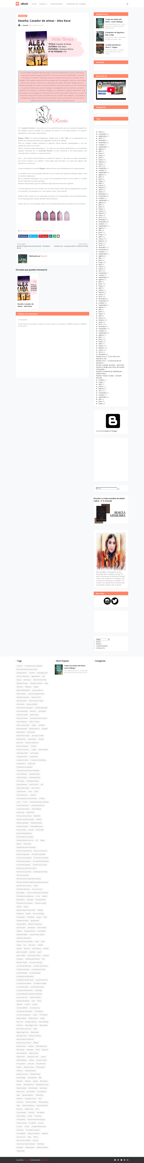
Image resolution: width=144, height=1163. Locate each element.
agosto (101, 149)
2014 (100, 352)
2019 (100, 217)
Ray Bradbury (32, 1078)
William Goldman (42, 1147)
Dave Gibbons (36, 809)
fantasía (40, 910)
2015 (100, 324)
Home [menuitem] (34, 4)
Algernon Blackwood (23, 690)
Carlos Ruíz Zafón (22, 753)
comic (30, 791)
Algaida (36, 687)
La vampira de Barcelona (25, 990)
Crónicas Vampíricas (37, 805)
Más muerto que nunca (24, 1029)
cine (41, 784)
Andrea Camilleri (32, 704)
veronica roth (21, 1137)
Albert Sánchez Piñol (39, 680)
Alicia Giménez (21, 694)
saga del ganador (27, 1095)
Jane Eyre (32, 952)
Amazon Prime (36, 697)
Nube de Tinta (33, 1053)
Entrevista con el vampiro (25, 903)
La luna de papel (35, 973)
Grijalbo (19, 931)
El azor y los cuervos (40, 851)
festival (28, 914)
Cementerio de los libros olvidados (28, 771)
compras (33, 795)
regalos (35, 1081)
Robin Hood (20, 1092)
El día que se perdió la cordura (26, 868)
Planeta (19, 1067)
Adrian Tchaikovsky (23, 676)
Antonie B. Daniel (22, 718)
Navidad (31, 1046)
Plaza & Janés (40, 1067)
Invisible (40, 945)
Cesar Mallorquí (22, 774)
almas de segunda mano (36, 694)
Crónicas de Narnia (23, 805)
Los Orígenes (39, 1011)
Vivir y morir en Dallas (23, 1140)
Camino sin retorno (23, 750)
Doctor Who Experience (24, 833)
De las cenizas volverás (24, 816)
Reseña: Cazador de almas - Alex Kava (26, 305)
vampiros (45, 1133)
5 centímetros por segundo (33, 666)
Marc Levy (20, 1022)
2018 (100, 245)
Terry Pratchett (21, 1112)
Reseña (19, 1085)
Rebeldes (20, 1081)
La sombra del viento (37, 987)
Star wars (19, 1109)
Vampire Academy (33, 1133)
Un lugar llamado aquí (39, 1126)
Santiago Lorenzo (30, 1099)
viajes (29, 1137)
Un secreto (20, 1130)
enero (101, 164)
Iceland (19, 945)
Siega (18, 1105)
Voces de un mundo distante (26, 1144)
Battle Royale (21, 732)
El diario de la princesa (24, 872)
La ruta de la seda (22, 987)
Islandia (19, 948)
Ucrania (40, 1123)
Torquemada (21, 1119)
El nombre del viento (23, 889)
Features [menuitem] (42, 4)
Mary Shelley (43, 1025)
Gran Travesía (41, 928)
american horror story (36, 701)
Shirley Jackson (43, 1102)
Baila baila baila (22, 729)
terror (37, 1109)
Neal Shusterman (41, 1046)
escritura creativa (40, 903)
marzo (101, 160)
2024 (100, 132)
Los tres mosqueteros (24, 1015)
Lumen (35, 1015)
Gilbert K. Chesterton (35, 924)
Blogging (26, 1160)
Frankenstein (21, 917)
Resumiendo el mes (42, 1085)
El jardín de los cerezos (24, 886)
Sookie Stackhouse (28, 1105)
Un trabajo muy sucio (33, 1130)
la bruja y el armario (35, 962)
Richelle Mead (33, 1088)
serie (40, 1099)
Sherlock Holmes (31, 1102)
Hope (37, 941)
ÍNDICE (98, 644)
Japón (39, 952)
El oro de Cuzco (37, 889)
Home (98, 642)
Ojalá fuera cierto (32, 1057)
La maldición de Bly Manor (25, 976)
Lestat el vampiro (35, 997)
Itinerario (27, 948)
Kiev (43, 959)
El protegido (21, 893)
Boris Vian (20, 743)
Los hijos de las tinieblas (24, 1011)
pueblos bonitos (30, 1071)
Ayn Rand (42, 725)
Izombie (45, 948)
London (27, 1004)
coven (18, 802)
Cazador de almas (34, 231)
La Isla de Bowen (22, 973)
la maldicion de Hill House (25, 980)
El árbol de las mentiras (24, 851)
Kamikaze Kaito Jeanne (32, 959)
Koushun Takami (22, 962)
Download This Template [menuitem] (76, 4)
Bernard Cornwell (37, 736)
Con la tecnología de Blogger (106, 431)
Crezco (25, 802)
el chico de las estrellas (24, 858)
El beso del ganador (23, 854)
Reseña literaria (29, 1085)
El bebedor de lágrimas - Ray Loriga (115, 33)
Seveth (25, 25)
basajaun (45, 729)
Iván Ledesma (36, 948)
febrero (101, 162)
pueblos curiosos (22, 1074)
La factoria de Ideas (23, 969)
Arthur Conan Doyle (23, 725)
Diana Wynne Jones (36, 826)
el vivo (38, 896)
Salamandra (39, 1095)
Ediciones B (27, 844)
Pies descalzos (41, 1064)
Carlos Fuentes (43, 750)
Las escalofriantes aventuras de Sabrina (29, 994)
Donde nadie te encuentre (25, 837)
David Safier (30, 812)
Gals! (45, 917)
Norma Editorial (22, 1053)
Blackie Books (21, 739)
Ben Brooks (31, 732)
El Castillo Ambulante (38, 854)
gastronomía (35, 921)
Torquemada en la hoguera (36, 1119)
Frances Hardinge (38, 914)
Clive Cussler (35, 788)
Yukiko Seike (20, 1151)
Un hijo (27, 1126)
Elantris (45, 896)
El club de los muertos (24, 861)
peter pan (31, 1064)
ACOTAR (32, 673)
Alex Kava (23, 231)
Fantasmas (20, 914)
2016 (100, 296)
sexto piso (20, 1102)
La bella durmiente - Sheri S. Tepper (113, 46)
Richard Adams (21, 1088)
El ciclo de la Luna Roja (41, 858)
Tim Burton (38, 1116)
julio (100, 151)
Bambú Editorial (34, 729)
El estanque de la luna (40, 872)
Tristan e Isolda (21, 1123)
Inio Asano (32, 945)
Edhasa (19, 844)
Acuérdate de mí (42, 673)
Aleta (46, 683)
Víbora (36, 1137)
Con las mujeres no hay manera (27, 798)
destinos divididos (22, 823)
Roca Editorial (41, 1092)
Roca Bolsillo (31, 1092)
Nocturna (45, 1050)
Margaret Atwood (31, 1022)
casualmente (34, 757)
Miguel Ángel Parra (23, 1032)
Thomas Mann (21, 1116)
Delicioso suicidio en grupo (25, 819)
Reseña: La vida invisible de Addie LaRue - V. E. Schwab (109, 499)
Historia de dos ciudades (25, 941)
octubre (101, 145)
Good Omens (21, 928)
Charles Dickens (22, 777)
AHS (43, 676)
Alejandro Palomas (36, 683)
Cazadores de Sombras (38, 760)
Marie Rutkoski (43, 1022)
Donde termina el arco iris (25, 840)
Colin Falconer (21, 791)
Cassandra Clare (22, 757)
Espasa (26, 907)
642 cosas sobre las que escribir (27, 669)
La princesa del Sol (42, 980)
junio (100, 153)
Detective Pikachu (36, 823)
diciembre (102, 140)
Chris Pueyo (20, 781)
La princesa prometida (24, 983)
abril (100, 157)
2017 (100, 271)
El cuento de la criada (40, 865)
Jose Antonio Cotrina (34, 955)
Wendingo (20, 1147)
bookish (41, 739)
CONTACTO (100, 648)
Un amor (19, 1126)
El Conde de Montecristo (41, 861)
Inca (25, 945)
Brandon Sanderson (31, 743)
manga (42, 1018)
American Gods (22, 701)
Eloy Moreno (21, 900)
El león (36, 886)
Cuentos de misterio (23, 809)
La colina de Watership (24, 966)
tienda (30, 1116)
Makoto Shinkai (21, 1018)
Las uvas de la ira (22, 997)
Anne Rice (33, 711)
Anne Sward (42, 711)
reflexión (28, 1081)
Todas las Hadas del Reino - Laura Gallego (114, 20)
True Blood (32, 1123)
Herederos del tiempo (24, 938)
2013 (100, 391)
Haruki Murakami (22, 935)
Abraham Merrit (22, 673)
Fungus (39, 917)
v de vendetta (21, 1133)
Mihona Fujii (34, 1032)
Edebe (42, 840)
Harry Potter (41, 931)
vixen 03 (35, 1140)
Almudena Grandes (23, 697)
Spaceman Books (42, 1105)
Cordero (42, 798)
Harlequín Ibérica (47, 231)
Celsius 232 (31, 764)
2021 (100, 166)
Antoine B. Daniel (22, 715)
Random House (35, 1074)
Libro (33, 1001)
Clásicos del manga (23, 788)
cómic (36, 791)
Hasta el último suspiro (37, 935)
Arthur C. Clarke (34, 722)
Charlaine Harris (34, 774)
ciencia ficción (33, 784)
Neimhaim (30, 1050)
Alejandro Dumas (22, 683)
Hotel (43, 941)
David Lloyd (20, 812)
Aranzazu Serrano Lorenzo (38, 718)
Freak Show (30, 917)
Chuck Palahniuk (22, 784)
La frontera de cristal (38, 969)
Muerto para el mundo (24, 1043)
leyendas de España (23, 1001)
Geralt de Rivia (21, 924)
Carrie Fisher (34, 753)
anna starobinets (22, 711)
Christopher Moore (33, 781)
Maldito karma (33, 1018)
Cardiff (33, 750)
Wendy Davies (30, 1147)
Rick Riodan (43, 1088)
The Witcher (40, 1112)
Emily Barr (30, 900)
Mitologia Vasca (22, 1036)
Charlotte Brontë (34, 777)
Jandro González (22, 952)
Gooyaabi (44, 1160)
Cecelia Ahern (21, 764)
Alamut (19, 680)
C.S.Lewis (33, 746)
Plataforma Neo (29, 1067)
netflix (37, 1050)
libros (39, 1001)
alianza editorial (37, 690)
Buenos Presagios (22, 746)
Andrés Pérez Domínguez (25, 708)
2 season (19, 666)
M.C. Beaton (43, 1015)
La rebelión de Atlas (40, 983)
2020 (100, 192)
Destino (38, 819)
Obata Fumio (21, 1057)
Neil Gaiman (20, 1050)
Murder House (21, 1046)
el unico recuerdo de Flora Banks (37, 893)
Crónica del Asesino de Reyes (39, 802)
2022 (100, 138)
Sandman (20, 1099)
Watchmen (40, 1144)
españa (19, 907)
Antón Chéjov (34, 715)
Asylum (34, 725)
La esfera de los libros (41, 966)
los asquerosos (35, 1008)
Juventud (46, 955)
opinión (43, 1057)
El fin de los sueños (23, 875)
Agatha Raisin (35, 676)
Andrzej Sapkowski (41, 708)
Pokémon (20, 1071)
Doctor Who (40, 830)
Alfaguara (28, 687)
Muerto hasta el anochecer (25, 1039)
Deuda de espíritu (22, 826)
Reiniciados (43, 1081)
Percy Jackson (21, 1064)
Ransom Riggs (21, 1078)
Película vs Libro (41, 1060)
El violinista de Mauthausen (25, 896)
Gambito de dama (22, 921)
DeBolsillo (37, 816)
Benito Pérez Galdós (23, 736)
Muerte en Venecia (35, 1036)
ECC (37, 840)
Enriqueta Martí (40, 900)
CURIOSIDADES (102, 646)
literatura (19, 1004)
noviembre (102, 134)
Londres (34, 1004)
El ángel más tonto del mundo (26, 847)
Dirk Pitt (31, 830)
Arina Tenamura (22, 722)
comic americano (22, 795)
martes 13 (20, 1025)
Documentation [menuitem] (56, 4)
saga (18, 1095)
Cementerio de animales (24, 767)
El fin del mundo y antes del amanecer (29, 879)
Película (31, 1060)
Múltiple (35, 1043)
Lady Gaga (38, 990)
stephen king (29, 1109)
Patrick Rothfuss (22, 1060)
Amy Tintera (20, 704)
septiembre (103, 136)
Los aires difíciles (22, 1008)
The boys (31, 1112)
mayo (101, 155)
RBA (40, 1078)
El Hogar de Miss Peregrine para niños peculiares (32, 882)
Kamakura (20, 959)
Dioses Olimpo (21, 830)
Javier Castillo (21, 955)
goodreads (31, 928)
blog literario (32, 739)
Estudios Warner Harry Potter (26, 910)
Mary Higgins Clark (31, 1025)
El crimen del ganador (24, 865)
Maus (35, 1029)
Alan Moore (27, 680)
